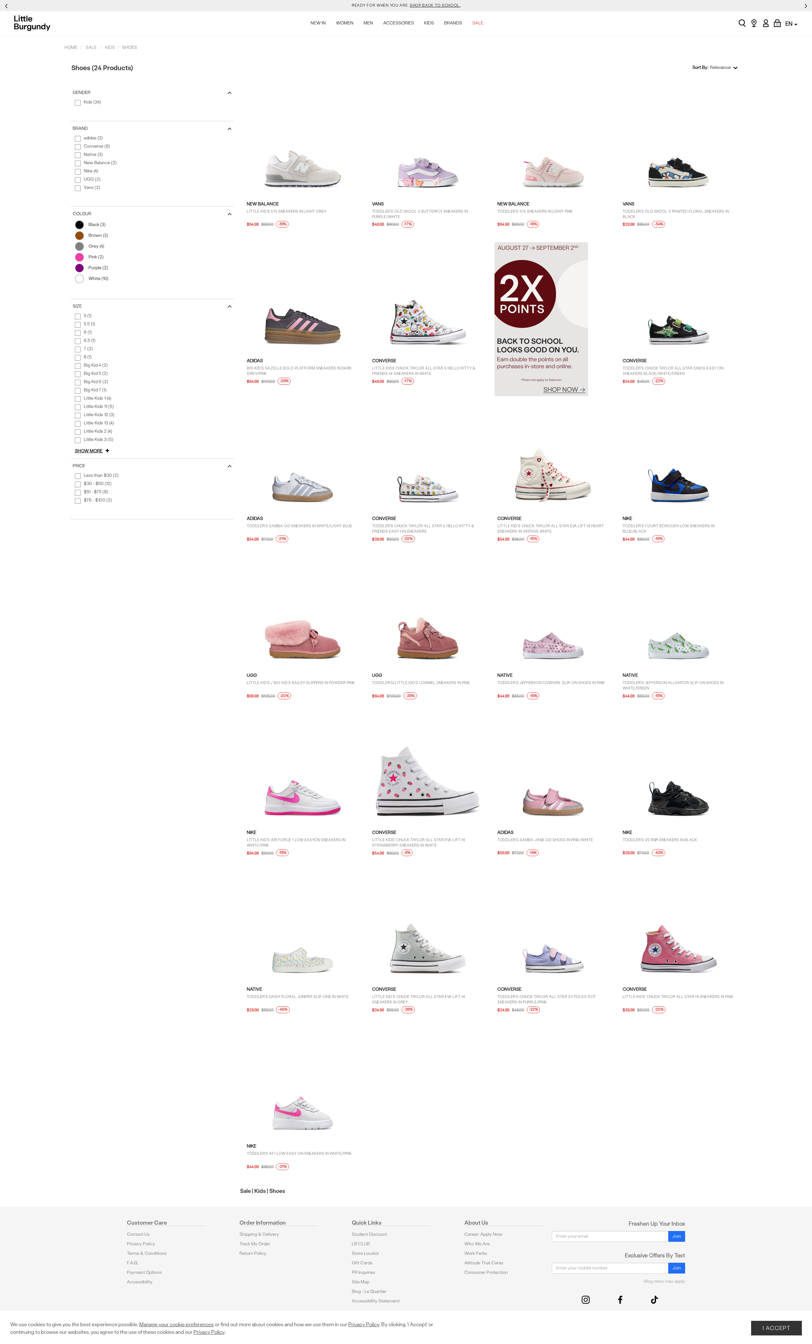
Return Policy (252, 1253)
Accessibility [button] (140, 1282)
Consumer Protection (486, 1272)
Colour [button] (82, 213)
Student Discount (369, 1234)
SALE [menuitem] (477, 23)
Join (676, 1236)
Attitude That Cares (483, 1263)
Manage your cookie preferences (176, 1324)
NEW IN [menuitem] (318, 23)
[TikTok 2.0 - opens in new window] (654, 1300)
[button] (93, 451)
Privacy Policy (141, 1244)
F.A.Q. (132, 1263)
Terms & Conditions (147, 1253)
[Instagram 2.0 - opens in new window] (586, 1300)
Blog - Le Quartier (369, 1291)
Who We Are (477, 1244)
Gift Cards (362, 1263)
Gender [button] (81, 92)
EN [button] (789, 23)
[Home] (34, 23)
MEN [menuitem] (368, 23)
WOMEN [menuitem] (344, 23)
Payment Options (144, 1272)
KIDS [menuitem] (429, 23)
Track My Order (254, 1244)
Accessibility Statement (376, 1301)
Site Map (360, 1282)
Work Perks (475, 1253)
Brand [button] (80, 128)
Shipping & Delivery (259, 1234)
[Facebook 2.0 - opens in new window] (620, 1300)
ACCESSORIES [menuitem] (398, 23)
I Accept (776, 1328)
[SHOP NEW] (553, 319)
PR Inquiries (363, 1272)
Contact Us (138, 1234)
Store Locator (365, 1253)
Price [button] (79, 466)
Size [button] (77, 306)
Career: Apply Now (483, 1234)
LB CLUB (361, 1244)
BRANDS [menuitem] (453, 23)
